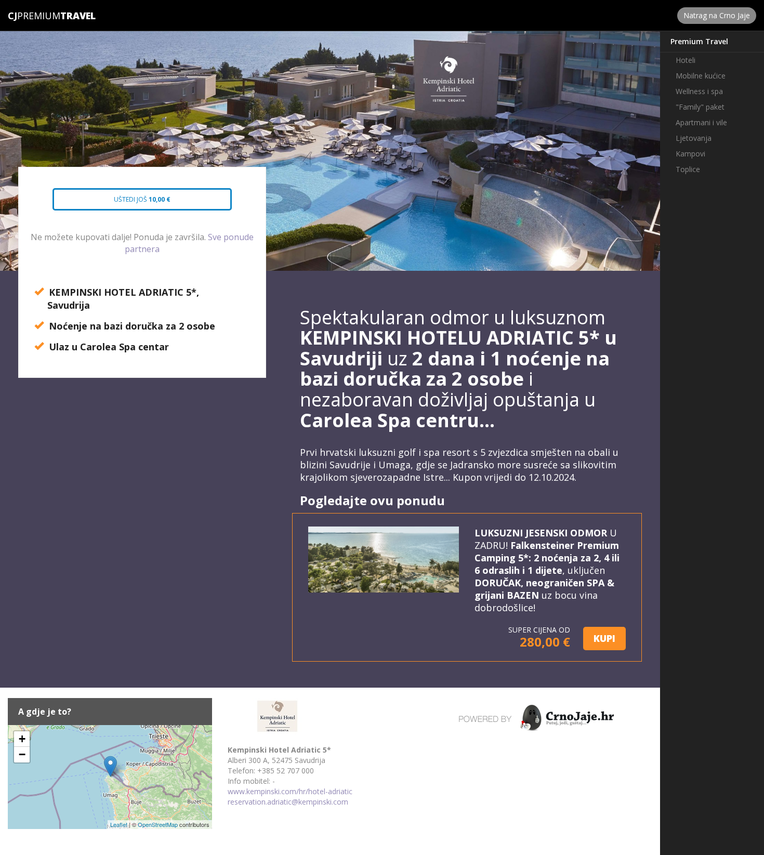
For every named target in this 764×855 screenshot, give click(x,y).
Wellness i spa (699, 91)
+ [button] (22, 738)
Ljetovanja (694, 138)
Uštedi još (132, 203)
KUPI (604, 638)
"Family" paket (700, 107)
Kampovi (690, 154)
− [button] (22, 754)
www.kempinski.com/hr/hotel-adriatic (290, 791)
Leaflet (118, 824)
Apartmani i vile (701, 122)
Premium (34, 15)
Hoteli (685, 60)
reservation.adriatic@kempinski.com (288, 802)
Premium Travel (699, 41)
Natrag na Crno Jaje (716, 15)
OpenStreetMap (158, 824)
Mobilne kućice (701, 76)
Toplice (688, 169)
